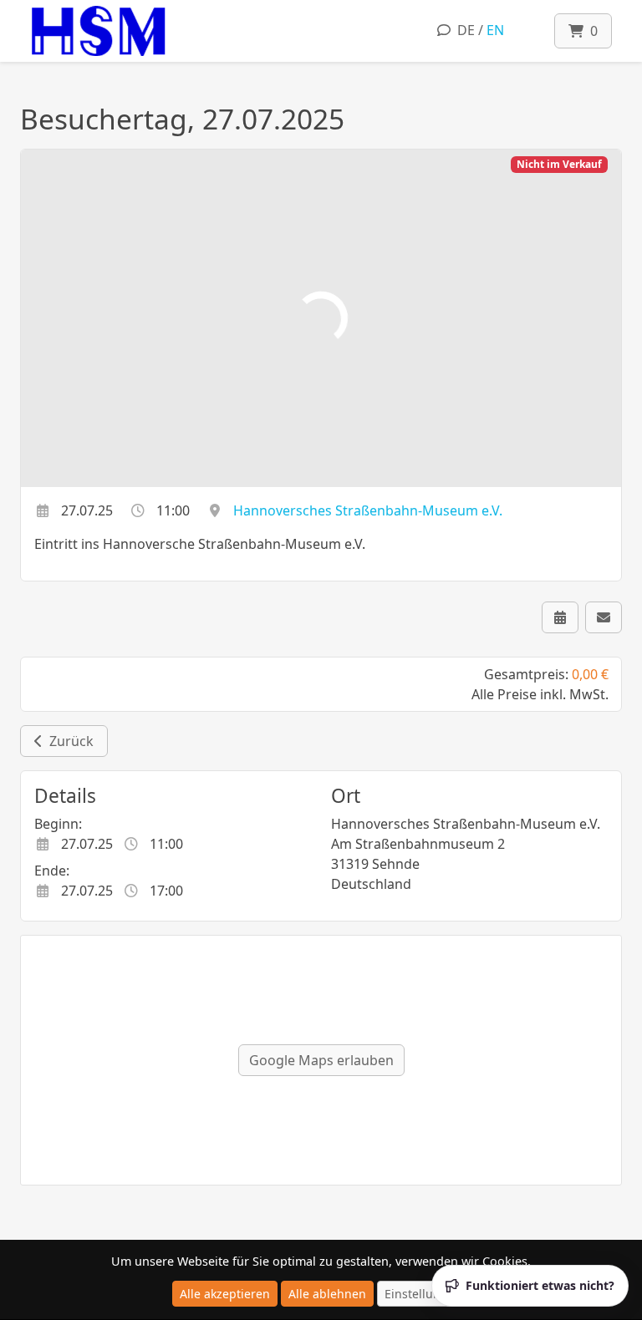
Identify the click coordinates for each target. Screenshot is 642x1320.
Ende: (51, 870)
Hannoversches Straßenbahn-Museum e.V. (367, 510)
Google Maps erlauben (321, 1060)
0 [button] (590, 31)
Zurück (68, 741)
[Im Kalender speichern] (560, 617)
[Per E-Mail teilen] (603, 617)
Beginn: (58, 824)
